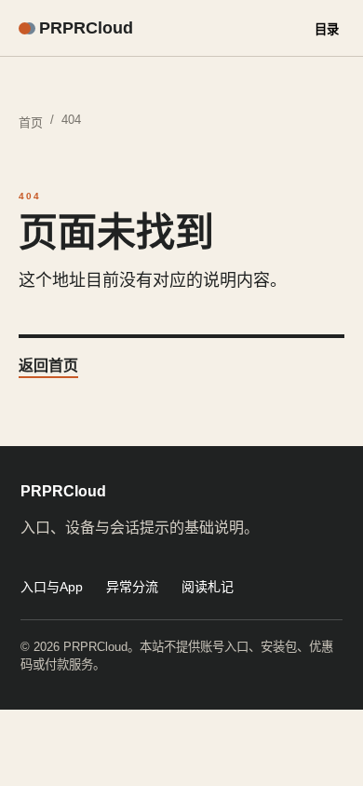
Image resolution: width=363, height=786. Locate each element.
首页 (31, 122)
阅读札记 (208, 586)
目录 (327, 29)
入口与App (51, 586)
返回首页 (48, 365)
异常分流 (132, 586)
